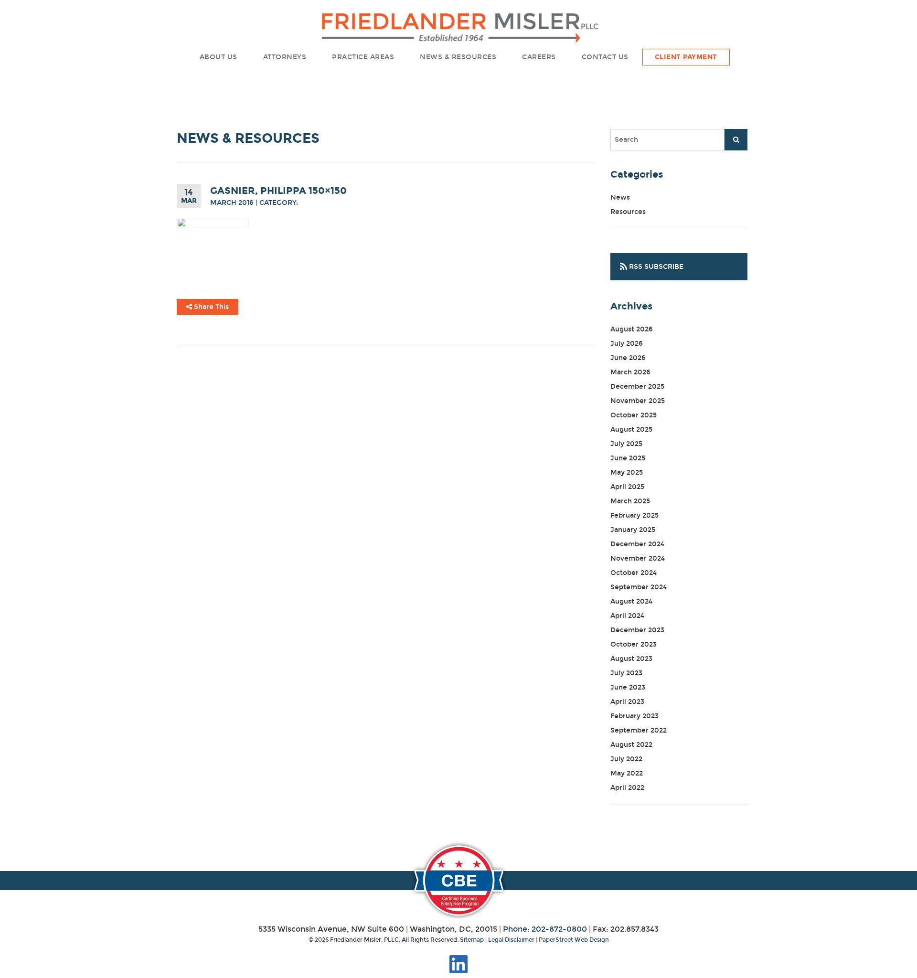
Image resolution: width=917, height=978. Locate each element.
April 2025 (627, 487)
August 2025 (631, 429)
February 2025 (634, 515)
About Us (218, 57)
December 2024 (637, 544)
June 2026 (628, 358)
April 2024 (627, 616)
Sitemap (472, 939)
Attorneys (285, 57)
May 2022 (626, 773)
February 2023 (634, 716)
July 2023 (626, 673)
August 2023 (631, 659)
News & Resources (458, 57)
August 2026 (631, 329)
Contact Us (605, 57)
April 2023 (627, 702)
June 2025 (627, 458)
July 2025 (626, 444)
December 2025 (637, 387)
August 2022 (631, 745)
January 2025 (632, 530)
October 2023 (633, 644)
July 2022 (626, 759)
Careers (539, 57)
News (620, 197)
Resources (628, 212)
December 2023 (637, 630)
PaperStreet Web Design (574, 939)
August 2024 (631, 601)
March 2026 (630, 372)
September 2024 (638, 587)
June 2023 (627, 687)
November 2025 (637, 401)
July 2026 (626, 344)
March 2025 (630, 501)
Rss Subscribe (655, 267)
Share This (210, 307)
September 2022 (638, 730)
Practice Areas (363, 57)
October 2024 (633, 573)
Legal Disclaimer (511, 939)
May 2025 (626, 472)
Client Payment (686, 57)
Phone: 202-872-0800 (545, 929)
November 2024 (637, 558)
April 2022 (627, 788)
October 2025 (633, 415)
